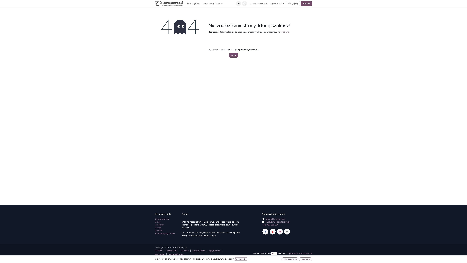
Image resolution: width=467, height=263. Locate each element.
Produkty (159, 225)
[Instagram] (280, 232)
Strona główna (162, 219)
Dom (233, 55)
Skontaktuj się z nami (165, 233)
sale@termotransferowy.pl (278, 222)
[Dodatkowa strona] (287, 232)
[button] (244, 3)
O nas (157, 222)
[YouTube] (273, 232)
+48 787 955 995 (270, 225)
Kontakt (306, 3)
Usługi (158, 227)
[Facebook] (265, 232)
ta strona (285, 32)
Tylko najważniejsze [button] (290, 259)
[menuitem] (193, 3)
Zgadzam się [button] (305, 259)
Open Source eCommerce (300, 253)
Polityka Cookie (241, 259)
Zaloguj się (293, 3)
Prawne (158, 230)
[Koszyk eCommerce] (238, 3)
